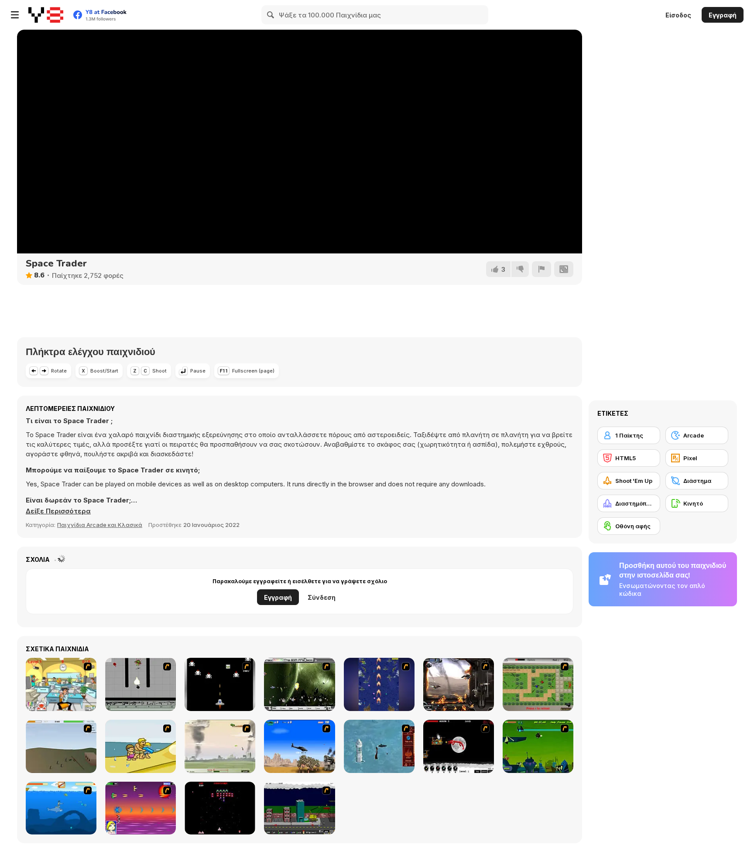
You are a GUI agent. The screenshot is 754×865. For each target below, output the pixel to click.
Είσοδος (678, 15)
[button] (58, 511)
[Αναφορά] (541, 269)
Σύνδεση (322, 597)
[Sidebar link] (15, 15)
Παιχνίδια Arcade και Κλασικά (99, 524)
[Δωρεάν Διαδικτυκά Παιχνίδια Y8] (46, 15)
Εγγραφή (723, 15)
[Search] (271, 14)
